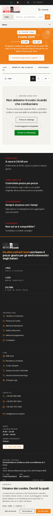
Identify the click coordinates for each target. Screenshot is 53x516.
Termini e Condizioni (14, 316)
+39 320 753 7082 (14, 407)
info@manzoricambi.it (15, 414)
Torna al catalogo (26, 120)
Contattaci (10, 340)
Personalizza (27, 511)
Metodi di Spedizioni (14, 326)
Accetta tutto (43, 511)
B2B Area (10, 356)
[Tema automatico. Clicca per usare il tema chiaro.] (28, 2)
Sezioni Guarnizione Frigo (17, 375)
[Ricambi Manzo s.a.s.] (11, 245)
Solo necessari (10, 511)
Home (5, 67)
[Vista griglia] (33, 78)
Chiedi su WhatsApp (26, 133)
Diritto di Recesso (13, 330)
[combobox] (29, 17)
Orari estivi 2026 (14, 447)
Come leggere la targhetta (26, 126)
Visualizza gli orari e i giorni (25, 58)
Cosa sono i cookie (12, 506)
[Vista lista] (38, 78)
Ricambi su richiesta (14, 361)
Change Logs (11, 380)
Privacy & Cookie (13, 321)
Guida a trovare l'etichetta (17, 370)
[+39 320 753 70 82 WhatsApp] (11, 2)
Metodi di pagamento (15, 335)
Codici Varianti (12, 366)
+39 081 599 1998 (13, 396)
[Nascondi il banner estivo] (48, 32)
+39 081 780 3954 (13, 401)
